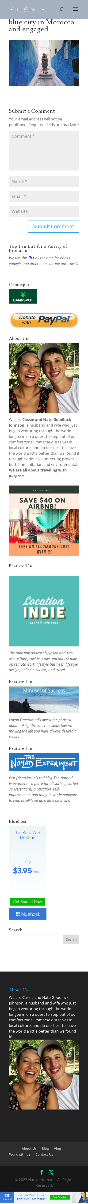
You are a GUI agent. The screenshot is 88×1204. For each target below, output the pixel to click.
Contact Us (44, 1154)
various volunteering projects (50, 458)
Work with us (19, 1154)
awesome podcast (56, 719)
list (31, 258)
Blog (45, 1148)
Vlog (57, 1148)
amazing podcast (30, 653)
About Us (29, 1148)
